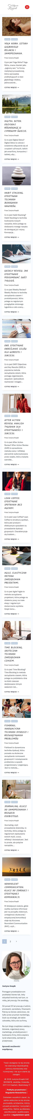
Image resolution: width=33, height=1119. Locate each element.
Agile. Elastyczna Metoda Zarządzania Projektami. (15, 578)
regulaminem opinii (20, 1115)
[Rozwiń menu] (27, 7)
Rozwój (14, 39)
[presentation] (16, 26)
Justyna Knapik (13, 58)
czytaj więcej (11, 87)
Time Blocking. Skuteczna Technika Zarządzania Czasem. (13, 654)
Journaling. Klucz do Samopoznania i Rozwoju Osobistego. (15, 811)
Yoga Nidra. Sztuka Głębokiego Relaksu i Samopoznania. (16, 49)
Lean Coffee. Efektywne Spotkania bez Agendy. (13, 503)
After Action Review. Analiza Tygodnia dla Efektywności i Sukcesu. (14, 426)
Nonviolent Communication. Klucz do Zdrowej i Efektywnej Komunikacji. (16, 890)
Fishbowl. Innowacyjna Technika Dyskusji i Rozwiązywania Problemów (16, 732)
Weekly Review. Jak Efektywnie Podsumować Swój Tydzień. (16, 276)
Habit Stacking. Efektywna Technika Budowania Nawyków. (13, 199)
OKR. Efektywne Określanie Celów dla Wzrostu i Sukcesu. (15, 350)
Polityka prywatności (16, 1090)
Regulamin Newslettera (16, 1093)
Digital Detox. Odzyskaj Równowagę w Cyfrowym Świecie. (15, 126)
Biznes (7, 39)
